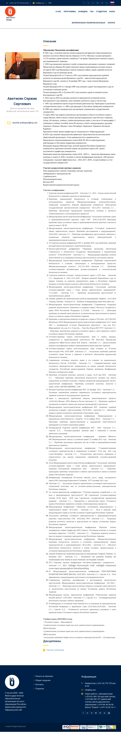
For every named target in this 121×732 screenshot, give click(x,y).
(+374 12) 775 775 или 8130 (19, 3)
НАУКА (112, 11)
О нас (58, 11)
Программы (70, 11)
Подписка (39, 688)
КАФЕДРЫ (83, 11)
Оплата (111, 22)
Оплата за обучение (44, 676)
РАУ (50, 3)
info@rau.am (40, 3)
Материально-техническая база (88, 22)
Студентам (101, 11)
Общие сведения (42, 680)
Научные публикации (55, 650)
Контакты (39, 684)
